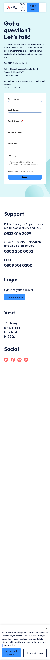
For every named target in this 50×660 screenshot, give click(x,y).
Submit (25, 177)
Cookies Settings (35, 652)
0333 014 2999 (17, 233)
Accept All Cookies (11, 653)
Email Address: (15, 121)
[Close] (46, 628)
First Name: (14, 99)
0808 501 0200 (18, 265)
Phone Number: (15, 132)
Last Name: (13, 110)
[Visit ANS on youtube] (19, 360)
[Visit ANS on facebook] (13, 360)
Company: (13, 143)
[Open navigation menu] (42, 7)
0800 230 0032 (18, 251)
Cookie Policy (9, 645)
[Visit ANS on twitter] (6, 360)
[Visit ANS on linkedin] (26, 360)
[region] (25, 642)
